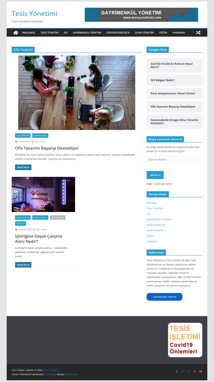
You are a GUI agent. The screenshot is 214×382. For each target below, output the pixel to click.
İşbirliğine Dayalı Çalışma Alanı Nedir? (38, 238)
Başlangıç (28, 32)
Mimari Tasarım (40, 135)
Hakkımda (179, 32)
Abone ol (155, 175)
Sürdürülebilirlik (118, 32)
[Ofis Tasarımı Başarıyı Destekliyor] (77, 93)
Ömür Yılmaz (40, 141)
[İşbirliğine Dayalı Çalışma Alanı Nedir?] (43, 194)
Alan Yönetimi (22, 135)
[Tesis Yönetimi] (16, 33)
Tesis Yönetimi (35, 13)
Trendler (20, 223)
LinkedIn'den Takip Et (164, 296)
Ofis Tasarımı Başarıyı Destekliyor (47, 148)
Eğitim (163, 32)
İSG (66, 32)
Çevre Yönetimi (144, 32)
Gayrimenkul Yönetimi (87, 32)
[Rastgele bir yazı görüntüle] (198, 33)
